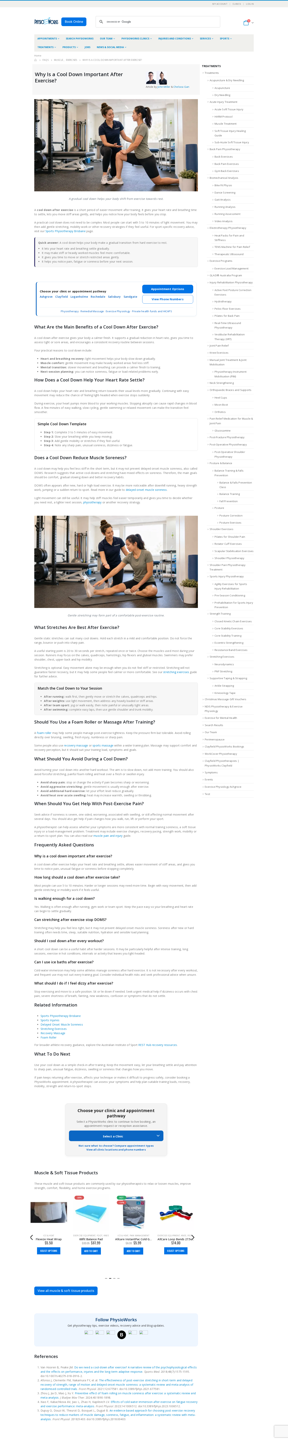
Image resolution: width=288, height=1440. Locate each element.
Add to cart (91, 1251)
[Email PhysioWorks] (143, 1334)
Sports (224, 38)
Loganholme (79, 296)
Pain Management (139, 1235)
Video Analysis (224, 221)
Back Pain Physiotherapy (225, 149)
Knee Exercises (219, 352)
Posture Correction (231, 515)
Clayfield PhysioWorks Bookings (224, 746)
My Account (219, 3)
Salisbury (114, 296)
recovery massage (76, 745)
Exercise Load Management (231, 268)
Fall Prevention (228, 501)
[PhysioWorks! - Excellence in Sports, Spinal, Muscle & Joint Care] (46, 20)
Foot (99, 1235)
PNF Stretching (223, 671)
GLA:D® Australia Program (226, 275)
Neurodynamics (224, 664)
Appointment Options (167, 289)
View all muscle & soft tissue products (66, 1291)
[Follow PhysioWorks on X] (132, 1334)
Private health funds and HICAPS (152, 311)
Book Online (74, 21)
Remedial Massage (92, 311)
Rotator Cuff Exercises (228, 544)
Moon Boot (221, 404)
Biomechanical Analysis (224, 178)
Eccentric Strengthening (229, 642)
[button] (106, 1278)
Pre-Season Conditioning (230, 595)
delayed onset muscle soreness (146, 490)
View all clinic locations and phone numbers (116, 1149)
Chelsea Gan (181, 87)
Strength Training (220, 613)
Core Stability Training (228, 635)
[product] (49, 1212)
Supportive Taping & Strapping (228, 678)
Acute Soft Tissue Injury (229, 109)
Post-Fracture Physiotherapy (227, 437)
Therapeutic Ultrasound (229, 254)
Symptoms (211, 772)
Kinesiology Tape (225, 693)
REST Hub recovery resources (157, 1045)
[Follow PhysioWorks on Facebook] (88, 1334)
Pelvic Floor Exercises (228, 308)
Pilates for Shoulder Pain (230, 536)
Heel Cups (221, 397)
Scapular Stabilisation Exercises (234, 551)
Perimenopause (215, 739)
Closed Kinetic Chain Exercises (233, 621)
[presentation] (31, 1237)
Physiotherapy (70, 311)
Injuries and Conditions (174, 38)
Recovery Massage (53, 1033)
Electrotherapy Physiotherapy (228, 228)
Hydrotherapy (223, 301)
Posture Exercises (230, 522)
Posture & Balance (221, 463)
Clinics (237, 3)
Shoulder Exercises (221, 529)
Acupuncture (222, 88)
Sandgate (130, 296)
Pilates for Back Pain (227, 316)
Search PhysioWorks (79, 38)
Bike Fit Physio (223, 185)
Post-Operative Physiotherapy (228, 444)
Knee (106, 1235)
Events (209, 779)
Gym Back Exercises (227, 171)
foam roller (44, 733)
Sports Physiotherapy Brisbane (65, 231)
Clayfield (61, 296)
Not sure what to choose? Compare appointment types (116, 1145)
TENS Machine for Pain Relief (232, 247)
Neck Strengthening (222, 383)
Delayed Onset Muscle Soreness (62, 1024)
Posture (219, 508)
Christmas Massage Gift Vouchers (225, 699)
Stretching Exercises (54, 1029)
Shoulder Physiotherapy (229, 558)
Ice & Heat (48, 1235)
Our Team (106, 38)
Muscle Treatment (225, 123)
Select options (48, 1250)
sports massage (102, 745)
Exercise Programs (221, 261)
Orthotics (220, 412)
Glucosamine (223, 430)
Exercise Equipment (84, 1235)
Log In (250, 3)
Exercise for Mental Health (221, 718)
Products (69, 47)
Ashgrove (46, 296)
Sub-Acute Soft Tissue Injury (232, 142)
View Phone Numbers (168, 299)
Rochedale (98, 296)
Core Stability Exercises (229, 628)
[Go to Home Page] (35, 60)
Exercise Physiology (118, 311)
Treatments (45, 47)
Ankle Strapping (224, 685)
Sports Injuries (50, 1020)
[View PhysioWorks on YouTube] (110, 1334)
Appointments (47, 38)
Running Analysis (225, 207)
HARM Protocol (224, 116)
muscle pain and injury (107, 836)
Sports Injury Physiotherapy (227, 576)
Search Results (214, 725)
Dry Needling (222, 95)
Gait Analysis (223, 199)
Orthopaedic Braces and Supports (230, 390)
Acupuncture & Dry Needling (227, 80)
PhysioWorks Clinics (135, 38)
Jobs (87, 47)
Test (207, 794)
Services (205, 38)
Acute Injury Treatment (223, 102)
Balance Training (229, 494)
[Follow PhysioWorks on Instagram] (99, 1334)
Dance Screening (225, 192)
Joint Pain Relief (219, 345)
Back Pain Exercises (227, 164)
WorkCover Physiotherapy (221, 754)
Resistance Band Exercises (231, 650)
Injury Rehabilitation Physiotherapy (231, 282)
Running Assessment (227, 214)
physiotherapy (92, 502)
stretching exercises (176, 672)
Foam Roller (48, 1037)
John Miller (164, 87)
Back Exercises (224, 156)
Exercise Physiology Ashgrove (223, 786)
